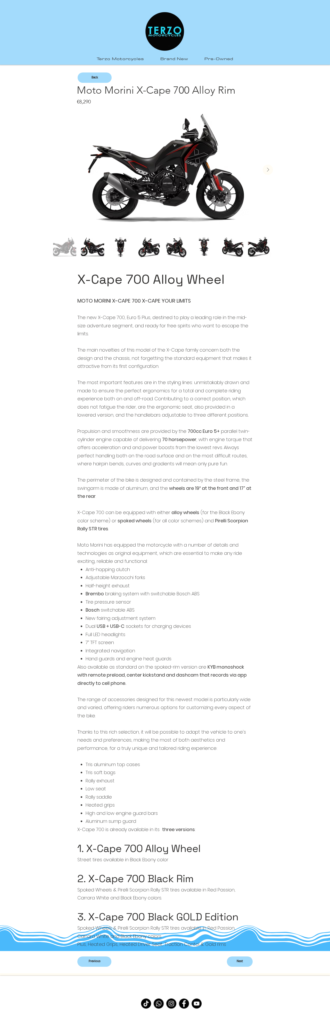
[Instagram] (171, 1003)
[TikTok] (146, 1003)
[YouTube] (197, 1003)
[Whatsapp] (159, 1003)
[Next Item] (268, 170)
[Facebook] (184, 1003)
